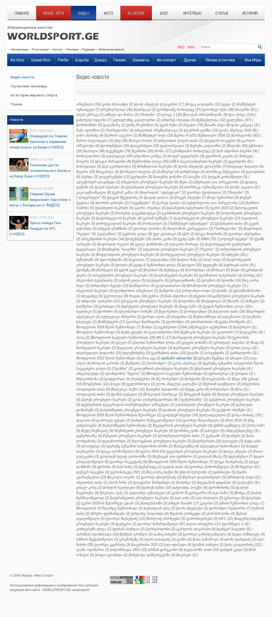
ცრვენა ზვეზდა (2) (214, 358)
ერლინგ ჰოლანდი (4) (150, 514)
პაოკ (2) (83, 337)
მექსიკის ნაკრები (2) (198, 332)
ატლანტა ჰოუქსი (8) (190, 488)
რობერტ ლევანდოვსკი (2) (138, 213)
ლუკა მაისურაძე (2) (231, 462)
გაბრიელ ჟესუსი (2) (113, 420)
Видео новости (22, 77)
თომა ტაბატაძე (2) (240, 539)
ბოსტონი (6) (195, 379)
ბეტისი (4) (202, 296)
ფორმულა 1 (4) (235, 524)
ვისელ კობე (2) (89, 488)
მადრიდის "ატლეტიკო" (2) (163, 192)
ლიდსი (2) (244, 374)
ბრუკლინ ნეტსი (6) (200, 394)
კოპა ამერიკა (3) (187, 363)
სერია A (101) (186, 135)
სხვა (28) (240, 379)
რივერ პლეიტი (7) (190, 197)
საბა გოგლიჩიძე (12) (243, 545)
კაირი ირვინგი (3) (150, 208)
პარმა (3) (224, 291)
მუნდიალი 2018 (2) (214, 135)
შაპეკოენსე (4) (187, 446)
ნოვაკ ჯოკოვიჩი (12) (203, 104)
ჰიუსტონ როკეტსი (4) (222, 141)
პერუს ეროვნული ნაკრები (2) (106, 400)
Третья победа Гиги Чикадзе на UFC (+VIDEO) (35, 228)
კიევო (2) (123, 342)
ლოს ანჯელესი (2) (192, 508)
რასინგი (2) (186, 482)
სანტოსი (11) (170, 291)
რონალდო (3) (155, 223)
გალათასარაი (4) (171, 286)
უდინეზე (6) (85, 270)
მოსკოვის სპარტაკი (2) (163, 394)
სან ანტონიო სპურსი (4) (237, 151)
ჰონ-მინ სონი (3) (221, 514)
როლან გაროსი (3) (108, 363)
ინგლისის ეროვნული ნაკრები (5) (150, 182)
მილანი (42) (238, 146)
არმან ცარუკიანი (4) (165, 550)
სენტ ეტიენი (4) (134, 332)
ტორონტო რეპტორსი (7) (230, 508)
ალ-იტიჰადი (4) (178, 545)
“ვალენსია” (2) (110, 234)
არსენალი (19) (88, 104)
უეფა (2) (229, 104)
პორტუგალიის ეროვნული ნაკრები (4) (193, 255)
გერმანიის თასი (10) (169, 353)
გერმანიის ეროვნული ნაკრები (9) (191, 213)
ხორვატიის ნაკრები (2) (96, 348)
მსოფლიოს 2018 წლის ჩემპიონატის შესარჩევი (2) (118, 415)
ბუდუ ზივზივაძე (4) (97, 431)
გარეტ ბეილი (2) (172, 203)
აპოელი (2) (215, 431)
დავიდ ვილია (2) (159, 197)
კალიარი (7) (228, 332)
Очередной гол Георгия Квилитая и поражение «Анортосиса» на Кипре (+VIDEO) (38, 141)
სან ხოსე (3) (128, 467)
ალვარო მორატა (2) (187, 244)
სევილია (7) (139, 260)
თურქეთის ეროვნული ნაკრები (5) (150, 306)
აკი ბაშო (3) (223, 493)
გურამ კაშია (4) (126, 192)
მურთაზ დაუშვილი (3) (222, 384)
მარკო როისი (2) (143, 141)
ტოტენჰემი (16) (138, 239)
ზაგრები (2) (186, 555)
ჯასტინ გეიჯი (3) (234, 550)
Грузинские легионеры (29, 86)
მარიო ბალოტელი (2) (94, 141)
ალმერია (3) (87, 306)
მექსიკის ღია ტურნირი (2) (175, 456)
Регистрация (40, 49)
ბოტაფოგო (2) (214, 301)
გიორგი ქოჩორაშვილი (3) (212, 467)
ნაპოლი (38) (94, 151)
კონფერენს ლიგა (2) (93, 529)
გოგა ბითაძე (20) (246, 415)
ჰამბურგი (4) (168, 172)
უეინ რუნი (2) (171, 125)
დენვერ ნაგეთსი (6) (233, 529)
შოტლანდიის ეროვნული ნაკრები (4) (128, 255)
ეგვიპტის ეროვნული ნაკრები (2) (194, 451)
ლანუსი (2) (236, 436)
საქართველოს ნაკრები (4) (119, 218)
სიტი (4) (238, 270)
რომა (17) (163, 151)
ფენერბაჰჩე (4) (89, 436)
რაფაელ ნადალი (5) (246, 166)
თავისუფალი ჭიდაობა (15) (98, 353)
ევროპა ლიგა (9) (138, 234)
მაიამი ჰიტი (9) (217, 125)
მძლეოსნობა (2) (89, 379)
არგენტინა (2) (217, 353)
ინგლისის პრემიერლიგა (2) (159, 130)
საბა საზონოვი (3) (208, 539)
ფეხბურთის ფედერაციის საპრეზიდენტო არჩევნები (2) (128, 405)
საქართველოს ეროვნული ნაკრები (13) (207, 218)
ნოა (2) (242, 389)
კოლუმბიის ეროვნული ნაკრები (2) (163, 369)
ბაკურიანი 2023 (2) (147, 545)
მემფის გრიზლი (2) (136, 534)
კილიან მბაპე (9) (213, 456)
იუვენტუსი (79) (119, 151)
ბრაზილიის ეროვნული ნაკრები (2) (217, 286)
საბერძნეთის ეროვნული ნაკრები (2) (131, 410)
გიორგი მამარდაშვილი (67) (161, 524)
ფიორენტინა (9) (114, 260)
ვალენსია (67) (239, 120)
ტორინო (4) (108, 311)
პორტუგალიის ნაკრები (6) (119, 223)
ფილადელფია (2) (215, 415)
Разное (16, 104)
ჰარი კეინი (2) (165, 239)
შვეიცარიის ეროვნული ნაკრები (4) (183, 425)
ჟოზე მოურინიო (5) (143, 125)
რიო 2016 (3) (236, 420)
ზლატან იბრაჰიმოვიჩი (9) (205, 115)
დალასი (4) (85, 420)
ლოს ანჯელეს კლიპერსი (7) (203, 166)
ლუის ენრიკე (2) (90, 115)
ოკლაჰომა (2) (219, 379)
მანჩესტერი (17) (112, 322)
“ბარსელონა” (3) (120, 130)
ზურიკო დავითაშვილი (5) (204, 477)
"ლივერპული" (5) (91, 197)
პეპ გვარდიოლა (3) (119, 166)
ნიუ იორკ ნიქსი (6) (162, 472)
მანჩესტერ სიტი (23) (156, 135)
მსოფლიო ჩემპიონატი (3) (98, 332)
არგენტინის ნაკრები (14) (103, 239)
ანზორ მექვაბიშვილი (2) (97, 539)
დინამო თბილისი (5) (179, 358)
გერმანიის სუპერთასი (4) (221, 275)
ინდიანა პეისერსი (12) (101, 301)
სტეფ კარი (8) (197, 389)
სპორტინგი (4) (198, 270)
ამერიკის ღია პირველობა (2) (219, 182)
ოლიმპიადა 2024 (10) (129, 550)
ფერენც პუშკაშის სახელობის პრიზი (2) (140, 446)
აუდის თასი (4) (176, 467)
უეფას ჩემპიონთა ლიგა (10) (227, 306)
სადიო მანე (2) (190, 260)
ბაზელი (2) (255, 301)
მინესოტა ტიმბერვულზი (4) (152, 555)
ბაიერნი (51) (246, 110)
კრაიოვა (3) (235, 498)
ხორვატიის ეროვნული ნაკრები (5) (202, 337)
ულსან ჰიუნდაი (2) (128, 529)
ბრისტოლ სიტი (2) (243, 477)
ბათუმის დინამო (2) (170, 177)
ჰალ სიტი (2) (215, 260)
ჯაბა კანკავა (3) (245, 125)
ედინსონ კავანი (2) (222, 156)
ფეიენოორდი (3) (117, 441)
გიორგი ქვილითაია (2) (207, 192)
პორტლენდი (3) (198, 311)
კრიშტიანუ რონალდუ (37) (179, 110)
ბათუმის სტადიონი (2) (165, 389)
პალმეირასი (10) (207, 441)
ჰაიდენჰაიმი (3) (154, 503)
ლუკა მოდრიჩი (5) (211, 234)
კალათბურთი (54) (164, 332)
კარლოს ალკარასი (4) (196, 529)
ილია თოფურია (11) (204, 524)
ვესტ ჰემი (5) (189, 239)
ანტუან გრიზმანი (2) (115, 229)
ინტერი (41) (236, 255)
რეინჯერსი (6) (143, 379)
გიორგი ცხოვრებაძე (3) (161, 477)
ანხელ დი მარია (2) (122, 115)
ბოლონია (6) (189, 301)
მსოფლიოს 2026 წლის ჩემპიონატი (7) (181, 462)
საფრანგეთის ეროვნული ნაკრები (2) (142, 498)
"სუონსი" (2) (123, 369)
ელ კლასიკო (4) (167, 234)
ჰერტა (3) (90, 177)
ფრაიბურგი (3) (221, 374)
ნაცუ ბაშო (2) (191, 306)
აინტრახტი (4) (193, 172)
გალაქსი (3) (248, 482)
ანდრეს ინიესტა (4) (178, 120)
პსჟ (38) (121, 141)
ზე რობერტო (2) (170, 379)
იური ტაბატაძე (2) (160, 539)
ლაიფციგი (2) (93, 446)
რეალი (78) (193, 125)
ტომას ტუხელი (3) (127, 394)
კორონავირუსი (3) (202, 519)
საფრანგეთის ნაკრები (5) (176, 275)
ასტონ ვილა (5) (133, 280)
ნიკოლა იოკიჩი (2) (124, 477)
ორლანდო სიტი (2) (199, 291)
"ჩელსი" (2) (210, 249)
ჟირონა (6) (107, 467)
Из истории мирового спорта (34, 95)
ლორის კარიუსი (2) (112, 203)
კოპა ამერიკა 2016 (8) (238, 130)
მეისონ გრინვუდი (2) (188, 514)
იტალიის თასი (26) (229, 311)
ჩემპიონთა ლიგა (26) (151, 161)
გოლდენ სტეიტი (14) (180, 415)
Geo (180, 47)
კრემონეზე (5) (131, 539)
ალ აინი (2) (185, 498)
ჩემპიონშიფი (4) (207, 317)
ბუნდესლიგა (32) (211, 120)
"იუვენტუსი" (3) (143, 203)
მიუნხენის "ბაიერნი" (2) (122, 249)
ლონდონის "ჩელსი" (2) (125, 374)
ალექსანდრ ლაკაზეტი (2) (98, 182)
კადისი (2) (209, 503)
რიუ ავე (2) (151, 358)
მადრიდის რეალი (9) (116, 244)
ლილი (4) (124, 265)
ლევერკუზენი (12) (115, 177)
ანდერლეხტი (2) (90, 374)
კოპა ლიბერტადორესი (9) (155, 400)
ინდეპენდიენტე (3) (242, 431)
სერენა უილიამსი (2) (208, 146)
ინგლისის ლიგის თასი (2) (181, 141)
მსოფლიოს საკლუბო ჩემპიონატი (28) (123, 337)
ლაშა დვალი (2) (244, 187)
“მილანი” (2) (151, 115)
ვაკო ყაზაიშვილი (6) (93, 192)
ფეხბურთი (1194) (173, 327)
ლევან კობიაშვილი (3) (228, 177)
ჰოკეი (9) (117, 384)
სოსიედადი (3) (88, 166)
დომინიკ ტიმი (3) (189, 431)
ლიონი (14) (231, 280)
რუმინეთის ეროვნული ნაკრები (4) (144, 431)
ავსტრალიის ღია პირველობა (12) (216, 203)
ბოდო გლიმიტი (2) (112, 555)
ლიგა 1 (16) (172, 115)
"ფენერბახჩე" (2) (194, 400)
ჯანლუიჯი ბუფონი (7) (94, 120)
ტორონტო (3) (178, 322)
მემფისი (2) (135, 363)
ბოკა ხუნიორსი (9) (223, 197)
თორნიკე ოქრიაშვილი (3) (207, 187)
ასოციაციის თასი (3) (93, 394)
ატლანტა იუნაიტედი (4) (150, 493)
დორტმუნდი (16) (115, 146)
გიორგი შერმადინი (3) (146, 322)
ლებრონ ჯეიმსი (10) (201, 130)
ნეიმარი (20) (143, 151)
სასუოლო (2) (245, 327)
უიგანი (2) (196, 353)
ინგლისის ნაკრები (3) (94, 291)
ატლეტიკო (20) (120, 156)
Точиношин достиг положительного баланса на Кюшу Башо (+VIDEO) (39, 170)
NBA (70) (209, 239)
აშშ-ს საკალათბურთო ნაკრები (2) (199, 161)
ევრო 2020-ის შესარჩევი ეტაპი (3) (110, 503)
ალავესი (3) (233, 441)
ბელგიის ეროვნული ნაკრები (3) (145, 348)
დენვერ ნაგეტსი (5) (92, 472)
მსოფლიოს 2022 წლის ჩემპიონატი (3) (108, 358)
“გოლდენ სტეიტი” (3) (235, 239)
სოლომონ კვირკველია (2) (190, 229)
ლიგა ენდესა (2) (238, 451)
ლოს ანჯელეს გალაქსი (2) (179, 384)
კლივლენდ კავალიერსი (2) (136, 120)
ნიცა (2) (258, 342)
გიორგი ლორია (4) (150, 229)
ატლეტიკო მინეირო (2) (121, 317)
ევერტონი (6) (240, 161)
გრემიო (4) (211, 280)
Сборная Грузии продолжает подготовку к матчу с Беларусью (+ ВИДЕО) (40, 199)
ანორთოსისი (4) (204, 322)
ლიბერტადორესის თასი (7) (182, 436)
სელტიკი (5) (86, 311)
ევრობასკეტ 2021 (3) (128, 472)
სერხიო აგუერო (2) (121, 135)
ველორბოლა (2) (141, 384)
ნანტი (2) (149, 327)
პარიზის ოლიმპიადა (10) (97, 534)
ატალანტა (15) (163, 260)
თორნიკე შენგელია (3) (225, 172)
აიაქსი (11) (198, 177)
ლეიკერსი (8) (251, 332)
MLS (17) (164, 337)
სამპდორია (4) (142, 286)
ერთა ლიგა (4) (244, 348)
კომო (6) (184, 539)
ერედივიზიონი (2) (186, 280)
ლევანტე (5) (92, 296)
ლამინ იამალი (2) (208, 545)
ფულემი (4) (213, 265)
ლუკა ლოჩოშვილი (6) (120, 451)
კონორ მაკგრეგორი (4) (191, 493)
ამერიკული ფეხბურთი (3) (210, 327)
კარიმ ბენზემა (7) (158, 218)
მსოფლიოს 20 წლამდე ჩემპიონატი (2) (109, 508)
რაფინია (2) (182, 317)
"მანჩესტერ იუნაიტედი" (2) (191, 223)
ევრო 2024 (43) (153, 451)
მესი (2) (186, 182)
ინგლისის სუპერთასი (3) (97, 280)
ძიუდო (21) (240, 358)
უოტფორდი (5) (117, 379)
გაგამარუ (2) (114, 125)
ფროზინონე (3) (222, 488)
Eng (191, 47)
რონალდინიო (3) (90, 156)
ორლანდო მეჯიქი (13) (109, 286)
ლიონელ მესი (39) (218, 110)
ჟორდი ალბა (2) (156, 317)
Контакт (58, 49)
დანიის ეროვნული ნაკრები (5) (189, 410)
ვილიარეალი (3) (175, 146)
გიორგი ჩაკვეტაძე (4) (128, 462)
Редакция (88, 49)
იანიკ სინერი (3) (168, 534)
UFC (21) (226, 519)
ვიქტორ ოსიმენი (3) (233, 410)
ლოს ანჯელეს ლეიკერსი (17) (159, 104)
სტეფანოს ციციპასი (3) (217, 482)
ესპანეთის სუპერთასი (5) (188, 208)
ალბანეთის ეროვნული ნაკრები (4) (205, 405)
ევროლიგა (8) (116, 296)
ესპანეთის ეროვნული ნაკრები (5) (154, 187)
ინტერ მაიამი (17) (184, 503)
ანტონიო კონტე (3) (150, 156)
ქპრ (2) (188, 234)
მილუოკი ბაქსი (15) (128, 389)
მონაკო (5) (221, 270)
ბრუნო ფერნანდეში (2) (110, 514)
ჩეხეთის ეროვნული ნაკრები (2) (130, 436)
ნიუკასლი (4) (108, 172)
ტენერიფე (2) (150, 467)
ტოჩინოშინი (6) (89, 125)
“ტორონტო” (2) (159, 363)
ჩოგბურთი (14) (96, 384)
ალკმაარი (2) (234, 317)
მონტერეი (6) (247, 467)
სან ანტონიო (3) (179, 296)
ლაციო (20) (192, 265)
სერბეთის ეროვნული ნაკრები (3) (202, 348)
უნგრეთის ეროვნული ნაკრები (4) (223, 369)
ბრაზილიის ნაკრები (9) (157, 166)
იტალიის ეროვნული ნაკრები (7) (171, 249)
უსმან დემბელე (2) (229, 425)
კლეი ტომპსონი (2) (152, 244)
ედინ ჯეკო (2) (131, 270)
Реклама (72, 49)
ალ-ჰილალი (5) (210, 498)
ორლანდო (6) (222, 389)
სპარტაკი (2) (145, 110)
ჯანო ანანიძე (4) (89, 135)
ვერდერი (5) (141, 177)
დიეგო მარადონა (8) (113, 161)
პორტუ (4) (252, 275)
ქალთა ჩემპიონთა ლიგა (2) (156, 342)
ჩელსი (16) (86, 172)
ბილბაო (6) (153, 270)
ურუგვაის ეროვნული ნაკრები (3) (149, 301)
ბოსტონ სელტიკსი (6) (122, 488)
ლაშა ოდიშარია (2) (92, 550)
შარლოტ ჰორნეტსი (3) (166, 519)
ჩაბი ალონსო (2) (90, 130)
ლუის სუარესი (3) (110, 187)
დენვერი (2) (126, 524)
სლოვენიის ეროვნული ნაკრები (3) (162, 441)
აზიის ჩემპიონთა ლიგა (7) (242, 503)
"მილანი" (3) (238, 192)
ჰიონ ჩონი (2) (120, 482)
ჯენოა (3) (156, 296)
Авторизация (19, 49)
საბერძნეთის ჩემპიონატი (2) (128, 425)
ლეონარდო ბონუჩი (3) (139, 311)
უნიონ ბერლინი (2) (196, 472)
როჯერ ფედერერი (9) (186, 156)
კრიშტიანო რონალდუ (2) (194, 151)
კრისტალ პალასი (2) (232, 342)
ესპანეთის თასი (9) (232, 223)
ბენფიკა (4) (174, 270)
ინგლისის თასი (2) (92, 482)
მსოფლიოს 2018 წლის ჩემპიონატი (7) (108, 327)
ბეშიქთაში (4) (87, 260)
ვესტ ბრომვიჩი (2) (235, 322)
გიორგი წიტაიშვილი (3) (204, 420)
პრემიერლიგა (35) (117, 110)
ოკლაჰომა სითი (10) (201, 550)
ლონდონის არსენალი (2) (136, 291)
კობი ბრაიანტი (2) (118, 104)
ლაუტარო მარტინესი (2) (154, 482)
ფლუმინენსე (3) (136, 353)
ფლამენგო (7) (241, 456)
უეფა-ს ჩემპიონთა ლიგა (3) (157, 265)
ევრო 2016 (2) (222, 208)
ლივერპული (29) (145, 146)
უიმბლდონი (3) (244, 353)
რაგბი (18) (138, 296)
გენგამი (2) (216, 436)
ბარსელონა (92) (245, 135)
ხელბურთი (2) (171, 311)
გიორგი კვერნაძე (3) (112, 545)
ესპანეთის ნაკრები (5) (114, 208)
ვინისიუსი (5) (225, 472)
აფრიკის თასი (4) (239, 265)
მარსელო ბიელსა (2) (138, 172)
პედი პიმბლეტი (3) (249, 534)
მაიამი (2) (236, 301)
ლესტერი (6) (158, 280)
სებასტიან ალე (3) (159, 508)
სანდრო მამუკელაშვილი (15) (157, 420)
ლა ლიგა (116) (241, 115)
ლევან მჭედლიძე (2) (125, 197)
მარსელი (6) (107, 270)
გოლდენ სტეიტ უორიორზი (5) (126, 456)
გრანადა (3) (110, 306)
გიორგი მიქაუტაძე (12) (126, 519)
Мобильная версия (111, 49)
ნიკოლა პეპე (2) (114, 493)
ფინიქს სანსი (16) (157, 488)
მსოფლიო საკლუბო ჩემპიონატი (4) (177, 374)
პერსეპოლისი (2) (160, 529)
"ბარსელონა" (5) (229, 229)
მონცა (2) (242, 493)
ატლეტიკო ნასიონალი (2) (223, 446)
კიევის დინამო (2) (197, 342)
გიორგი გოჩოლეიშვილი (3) (207, 534)
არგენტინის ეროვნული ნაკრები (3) (123, 275)
